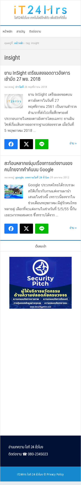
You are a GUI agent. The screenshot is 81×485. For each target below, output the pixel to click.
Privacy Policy (55, 474)
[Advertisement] (40, 340)
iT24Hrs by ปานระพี (40, 11)
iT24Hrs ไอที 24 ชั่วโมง (30, 474)
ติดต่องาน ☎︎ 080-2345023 (28, 454)
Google (19, 177)
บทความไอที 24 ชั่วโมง (37, 177)
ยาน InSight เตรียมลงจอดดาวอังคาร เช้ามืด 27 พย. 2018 (37, 75)
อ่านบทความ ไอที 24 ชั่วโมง (26, 447)
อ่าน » (73, 143)
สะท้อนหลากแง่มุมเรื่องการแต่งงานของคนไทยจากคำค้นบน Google (38, 166)
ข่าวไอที (19, 87)
